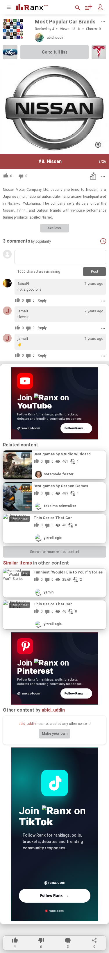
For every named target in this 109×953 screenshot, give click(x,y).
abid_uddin (27, 724)
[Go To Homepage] (36, 6)
